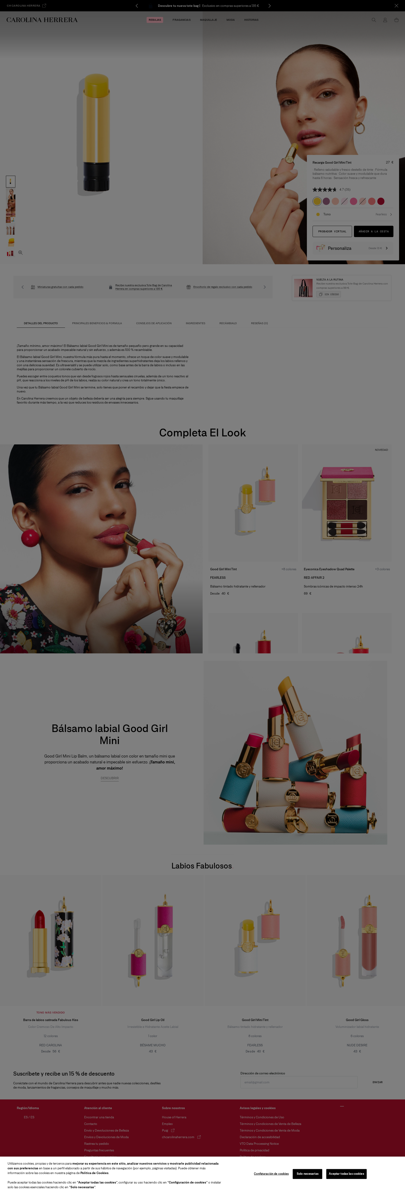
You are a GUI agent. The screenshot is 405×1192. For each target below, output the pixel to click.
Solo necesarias (307, 1174)
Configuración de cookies (271, 1174)
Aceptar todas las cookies (346, 1174)
